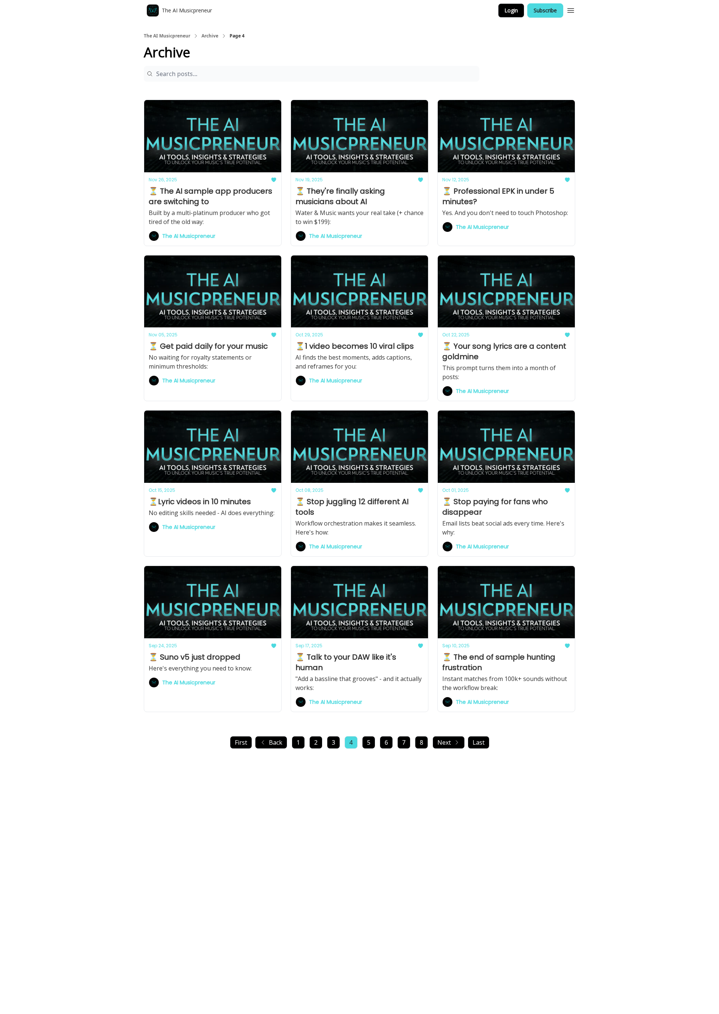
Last (479, 742)
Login (511, 10)
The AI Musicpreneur (167, 36)
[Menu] (570, 9)
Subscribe (545, 10)
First (241, 742)
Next (444, 742)
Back (275, 742)
